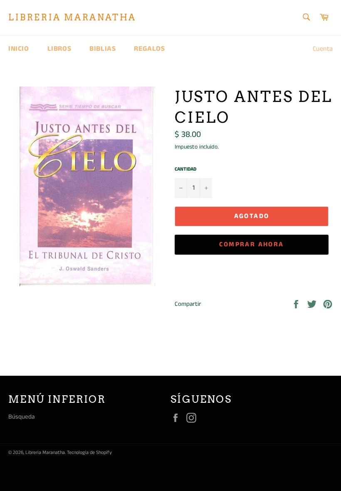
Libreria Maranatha (72, 17)
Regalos (149, 49)
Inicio (18, 49)
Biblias (102, 49)
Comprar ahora (251, 244)
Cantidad (185, 169)
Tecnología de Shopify (89, 452)
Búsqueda (21, 416)
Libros (59, 49)
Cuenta (323, 49)
